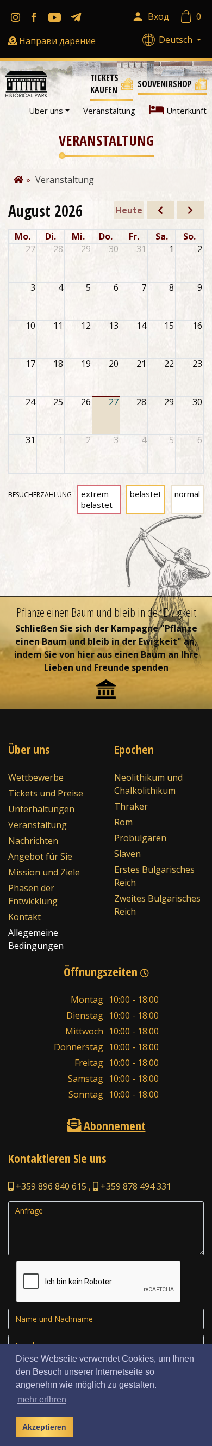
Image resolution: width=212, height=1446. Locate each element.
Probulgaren (140, 838)
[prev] (160, 210)
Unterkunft (185, 110)
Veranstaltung (109, 110)
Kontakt (24, 917)
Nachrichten (33, 841)
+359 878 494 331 (134, 1186)
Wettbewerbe (36, 777)
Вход (158, 16)
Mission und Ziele (44, 872)
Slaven (127, 854)
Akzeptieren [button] (44, 1427)
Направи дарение (57, 41)
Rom (123, 822)
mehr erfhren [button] (41, 1399)
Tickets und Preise (45, 793)
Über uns (46, 110)
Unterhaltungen (41, 809)
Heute (128, 210)
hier (86, 654)
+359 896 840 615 (50, 1186)
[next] (190, 210)
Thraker (131, 806)
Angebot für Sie (40, 856)
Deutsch (177, 40)
